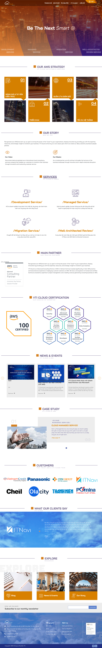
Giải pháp (56, 3)
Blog (13, 595)
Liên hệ (82, 3)
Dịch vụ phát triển (67, 631)
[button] (86, 440)
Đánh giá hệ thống (67, 626)
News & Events (51, 595)
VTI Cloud (74, 3)
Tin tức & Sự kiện (51, 634)
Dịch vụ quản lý (66, 634)
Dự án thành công (51, 631)
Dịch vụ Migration (67, 628)
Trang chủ (48, 3)
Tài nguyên (64, 3)
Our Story (81, 595)
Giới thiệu (49, 626)
